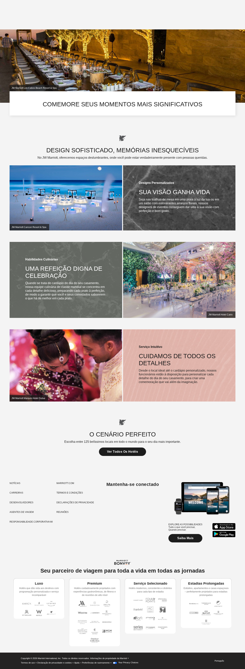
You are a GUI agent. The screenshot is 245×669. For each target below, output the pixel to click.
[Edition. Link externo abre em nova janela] (26, 604)
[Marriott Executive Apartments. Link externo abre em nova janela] (206, 613)
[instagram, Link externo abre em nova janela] (110, 496)
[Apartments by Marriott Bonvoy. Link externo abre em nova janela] (206, 622)
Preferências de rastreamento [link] (96, 663)
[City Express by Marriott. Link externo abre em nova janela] (150, 628)
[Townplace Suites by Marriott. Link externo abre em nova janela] (206, 604)
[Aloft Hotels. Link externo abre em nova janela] (138, 619)
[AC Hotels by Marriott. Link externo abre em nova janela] (150, 609)
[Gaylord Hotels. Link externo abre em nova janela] (94, 631)
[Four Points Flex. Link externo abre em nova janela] (150, 600)
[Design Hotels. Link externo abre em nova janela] (107, 622)
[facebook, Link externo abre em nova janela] (117, 496)
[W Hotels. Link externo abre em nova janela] (39, 613)
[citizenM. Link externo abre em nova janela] (162, 609)
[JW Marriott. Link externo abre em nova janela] (51, 613)
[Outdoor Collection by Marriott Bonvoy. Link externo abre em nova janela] (94, 640)
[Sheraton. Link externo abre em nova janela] (94, 604)
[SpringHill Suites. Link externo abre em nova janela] (162, 600)
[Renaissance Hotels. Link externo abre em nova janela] (107, 613)
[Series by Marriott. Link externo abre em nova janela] (138, 628)
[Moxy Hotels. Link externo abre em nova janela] (150, 619)
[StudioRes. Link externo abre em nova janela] (193, 613)
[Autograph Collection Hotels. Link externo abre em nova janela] (82, 622)
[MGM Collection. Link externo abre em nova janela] (107, 631)
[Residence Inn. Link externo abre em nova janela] (193, 604)
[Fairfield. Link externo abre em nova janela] (138, 609)
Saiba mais (185, 538)
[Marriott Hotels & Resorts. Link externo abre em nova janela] (82, 604)
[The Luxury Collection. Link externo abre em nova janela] (51, 604)
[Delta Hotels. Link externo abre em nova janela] (107, 604)
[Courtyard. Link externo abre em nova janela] (138, 600)
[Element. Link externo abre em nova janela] (218, 604)
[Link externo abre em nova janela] (223, 526)
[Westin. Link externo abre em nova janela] (82, 613)
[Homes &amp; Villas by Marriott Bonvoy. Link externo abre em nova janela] (218, 613)
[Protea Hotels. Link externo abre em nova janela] (162, 619)
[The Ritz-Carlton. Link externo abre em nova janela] (39, 604)
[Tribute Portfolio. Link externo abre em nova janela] (94, 622)
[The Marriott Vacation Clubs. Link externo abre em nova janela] (82, 631)
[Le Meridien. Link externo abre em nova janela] (94, 613)
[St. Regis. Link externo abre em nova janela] (26, 613)
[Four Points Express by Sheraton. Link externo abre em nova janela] (162, 628)
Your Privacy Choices (128, 662)
